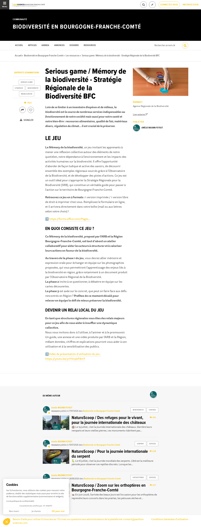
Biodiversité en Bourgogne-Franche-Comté (77, 27)
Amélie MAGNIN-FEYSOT (152, 127)
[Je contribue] (152, 4)
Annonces (59, 45)
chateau (152, 410)
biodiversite (33, 88)
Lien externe (139, 114)
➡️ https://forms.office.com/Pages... (67, 219)
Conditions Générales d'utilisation (169, 519)
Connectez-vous (169, 4)
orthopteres (138, 477)
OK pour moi (58, 511)
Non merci (14, 511)
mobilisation (26, 94)
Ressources (90, 45)
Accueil (19, 45)
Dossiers (74, 45)
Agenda (45, 45)
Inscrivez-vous (191, 4)
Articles (32, 45)
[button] (6, 521)
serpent (140, 444)
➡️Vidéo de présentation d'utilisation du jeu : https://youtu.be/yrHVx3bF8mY (73, 356)
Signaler (28, 120)
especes (152, 444)
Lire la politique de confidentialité (20, 501)
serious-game (27, 82)
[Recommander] (31, 110)
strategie (19, 88)
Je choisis (36, 511)
